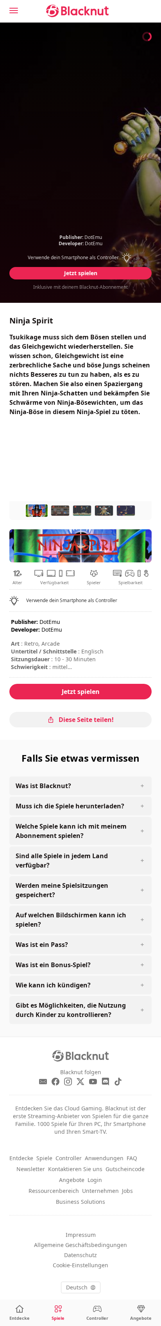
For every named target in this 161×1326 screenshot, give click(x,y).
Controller (68, 1158)
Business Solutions (80, 1201)
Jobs (127, 1190)
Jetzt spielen (80, 273)
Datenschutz (80, 1255)
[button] (81, 257)
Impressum (81, 1234)
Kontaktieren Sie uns (75, 1169)
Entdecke (21, 1158)
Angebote (71, 1180)
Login (95, 1180)
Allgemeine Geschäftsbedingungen (80, 1245)
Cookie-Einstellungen (80, 1265)
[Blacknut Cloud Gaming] (77, 11)
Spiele (44, 1158)
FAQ (132, 1158)
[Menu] (13, 10)
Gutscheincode (125, 1169)
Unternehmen (100, 1190)
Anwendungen (104, 1158)
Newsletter (30, 1169)
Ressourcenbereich (54, 1190)
